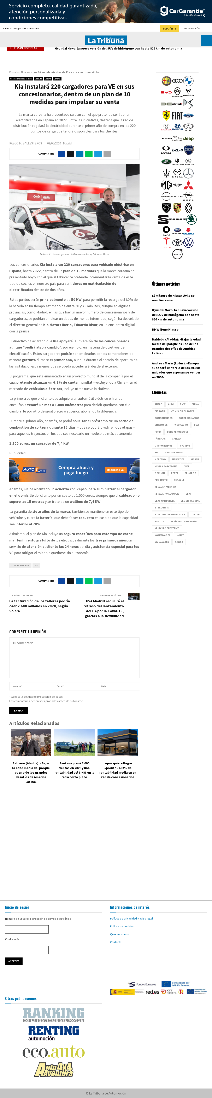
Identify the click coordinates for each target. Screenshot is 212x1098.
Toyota (159, 521)
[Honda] (166, 131)
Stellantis (162, 507)
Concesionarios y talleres (21, 78)
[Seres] (177, 224)
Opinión (160, 473)
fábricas (160, 438)
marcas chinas (174, 452)
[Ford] (188, 120)
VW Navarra (162, 542)
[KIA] (177, 154)
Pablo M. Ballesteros (25, 143)
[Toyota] (177, 247)
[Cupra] (188, 96)
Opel (186, 466)
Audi (171, 404)
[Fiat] (177, 120)
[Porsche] (177, 212)
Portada (14, 72)
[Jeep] (188, 143)
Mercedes (178, 459)
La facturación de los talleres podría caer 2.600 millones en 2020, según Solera (39, 606)
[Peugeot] (166, 212)
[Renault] (188, 212)
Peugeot (190, 473)
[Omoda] (177, 200)
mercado (160, 459)
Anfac (158, 404)
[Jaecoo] (166, 143)
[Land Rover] (166, 166)
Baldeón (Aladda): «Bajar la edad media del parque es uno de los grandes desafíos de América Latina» (31, 772)
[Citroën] (177, 96)
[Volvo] (177, 258)
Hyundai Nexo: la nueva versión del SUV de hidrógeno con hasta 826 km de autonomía (176, 314)
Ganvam (177, 438)
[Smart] (166, 235)
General (57, 78)
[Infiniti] (188, 131)
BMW (183, 404)
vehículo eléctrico (167, 528)
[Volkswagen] (188, 247)
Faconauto (181, 424)
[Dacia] (166, 108)
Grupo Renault (164, 445)
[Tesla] (166, 247)
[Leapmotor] (177, 166)
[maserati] (166, 177)
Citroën (160, 411)
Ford (158, 431)
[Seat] (163, 224)
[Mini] (177, 189)
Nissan (194, 459)
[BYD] (166, 96)
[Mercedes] (188, 177)
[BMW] (188, 85)
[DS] (188, 108)
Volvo (180, 535)
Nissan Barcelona (166, 466)
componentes (163, 418)
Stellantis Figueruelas (170, 514)
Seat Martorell (165, 500)
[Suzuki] (188, 235)
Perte (174, 473)
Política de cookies (122, 926)
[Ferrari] (166, 120)
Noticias (25, 72)
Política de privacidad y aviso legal (131, 918)
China (195, 404)
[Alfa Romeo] (166, 85)
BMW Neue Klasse (68, 48)
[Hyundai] (177, 131)
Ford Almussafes (177, 431)
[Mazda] (177, 177)
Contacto (116, 942)
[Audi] (177, 85)
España (48, 78)
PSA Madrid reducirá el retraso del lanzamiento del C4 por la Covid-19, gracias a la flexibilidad (103, 608)
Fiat (196, 424)
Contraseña (12, 939)
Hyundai (185, 445)
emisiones (161, 424)
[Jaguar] (177, 143)
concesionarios (20, 565)
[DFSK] (177, 108)
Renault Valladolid (167, 493)
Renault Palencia (165, 486)
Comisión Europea (182, 411)
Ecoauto (38, 78)
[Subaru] (177, 235)
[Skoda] (191, 224)
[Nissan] (166, 200)
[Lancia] (189, 154)
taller (195, 514)
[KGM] (166, 154)
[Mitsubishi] (188, 189)
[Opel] (188, 200)
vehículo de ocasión (184, 521)
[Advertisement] (106, 843)
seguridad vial (190, 500)
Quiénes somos (120, 934)
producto (161, 479)
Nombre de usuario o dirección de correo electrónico (38, 919)
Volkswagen (163, 535)
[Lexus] (188, 166)
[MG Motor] (166, 189)
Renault (179, 479)
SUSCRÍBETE (169, 28)
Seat (189, 493)
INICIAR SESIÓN (192, 28)
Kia (36, 565)
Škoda (179, 542)
